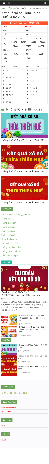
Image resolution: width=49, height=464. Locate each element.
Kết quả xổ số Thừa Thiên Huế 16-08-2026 (23, 171)
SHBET (4, 426)
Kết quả (13, 8)
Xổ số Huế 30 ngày (9, 255)
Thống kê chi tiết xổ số (11, 247)
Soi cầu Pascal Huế (9, 243)
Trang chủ (4, 8)
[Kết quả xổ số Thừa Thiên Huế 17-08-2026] (24, 115)
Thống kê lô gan (8, 227)
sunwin (17, 459)
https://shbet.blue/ (8, 408)
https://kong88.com (24, 449)
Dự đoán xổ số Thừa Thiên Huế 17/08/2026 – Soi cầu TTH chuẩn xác (32, 317)
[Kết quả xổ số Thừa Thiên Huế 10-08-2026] (24, 177)
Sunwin (3, 456)
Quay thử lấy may (9, 239)
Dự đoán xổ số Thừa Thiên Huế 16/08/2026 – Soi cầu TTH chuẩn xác (32, 329)
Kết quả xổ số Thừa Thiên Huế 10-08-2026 (23, 202)
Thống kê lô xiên (8, 235)
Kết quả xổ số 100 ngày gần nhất (15, 214)
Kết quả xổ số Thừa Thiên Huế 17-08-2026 (23, 140)
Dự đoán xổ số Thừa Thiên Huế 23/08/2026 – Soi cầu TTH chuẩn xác (20, 293)
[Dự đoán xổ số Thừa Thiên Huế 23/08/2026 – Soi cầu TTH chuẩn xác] (24, 267)
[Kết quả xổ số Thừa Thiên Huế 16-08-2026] (24, 146)
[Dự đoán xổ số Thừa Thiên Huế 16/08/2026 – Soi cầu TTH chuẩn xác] (9, 327)
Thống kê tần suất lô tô (11, 251)
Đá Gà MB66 (6, 411)
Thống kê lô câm (8, 223)
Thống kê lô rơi (8, 231)
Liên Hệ (4, 440)
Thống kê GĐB (7, 218)
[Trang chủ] (4, 3)
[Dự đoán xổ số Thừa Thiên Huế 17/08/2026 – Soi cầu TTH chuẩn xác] (9, 316)
